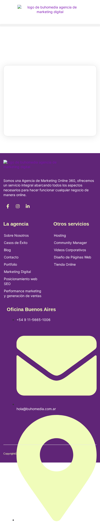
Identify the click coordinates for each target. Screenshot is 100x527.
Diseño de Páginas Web (72, 257)
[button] (50, 25)
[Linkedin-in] (27, 206)
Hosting (60, 235)
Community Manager (70, 243)
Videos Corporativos (70, 250)
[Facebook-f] (7, 206)
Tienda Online (65, 264)
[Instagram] (17, 206)
